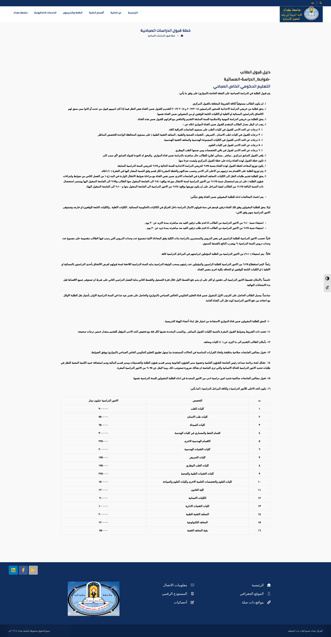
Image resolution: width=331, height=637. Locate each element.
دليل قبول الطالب (255, 72)
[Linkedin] (13, 570)
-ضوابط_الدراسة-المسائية (247, 79)
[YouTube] (33, 570)
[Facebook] (23, 570)
